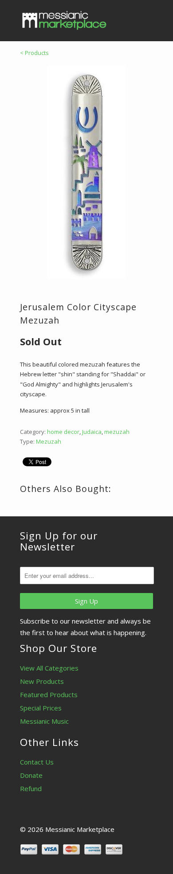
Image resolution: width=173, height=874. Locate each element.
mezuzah (117, 432)
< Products (34, 53)
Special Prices (41, 707)
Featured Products (49, 694)
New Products (42, 681)
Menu (126, 17)
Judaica (92, 432)
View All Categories (49, 667)
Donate (31, 775)
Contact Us (37, 761)
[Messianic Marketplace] (64, 20)
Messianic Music (44, 721)
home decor (63, 432)
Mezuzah (48, 441)
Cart (145, 17)
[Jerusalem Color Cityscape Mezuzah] (86, 172)
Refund (31, 788)
